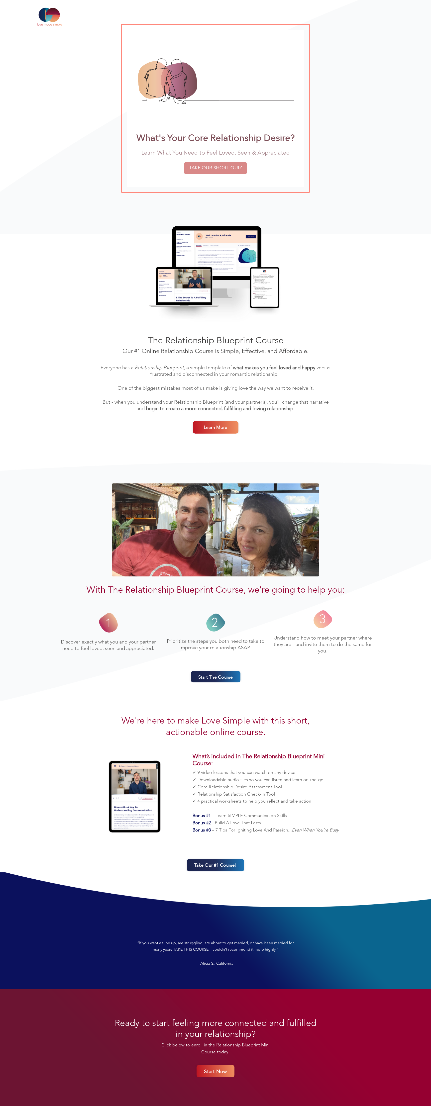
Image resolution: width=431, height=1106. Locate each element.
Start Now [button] (215, 1071)
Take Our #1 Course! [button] (215, 865)
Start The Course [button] (215, 677)
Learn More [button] (215, 427)
